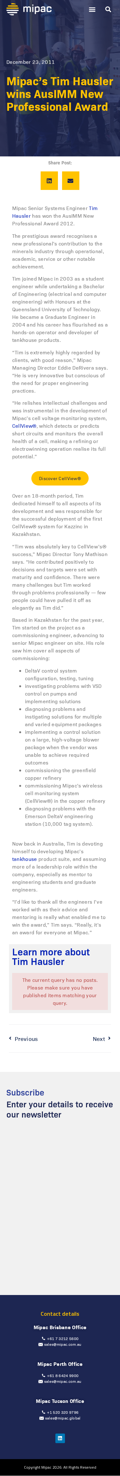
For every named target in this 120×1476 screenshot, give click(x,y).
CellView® (24, 425)
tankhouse (24, 858)
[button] (92, 9)
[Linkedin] (60, 1438)
